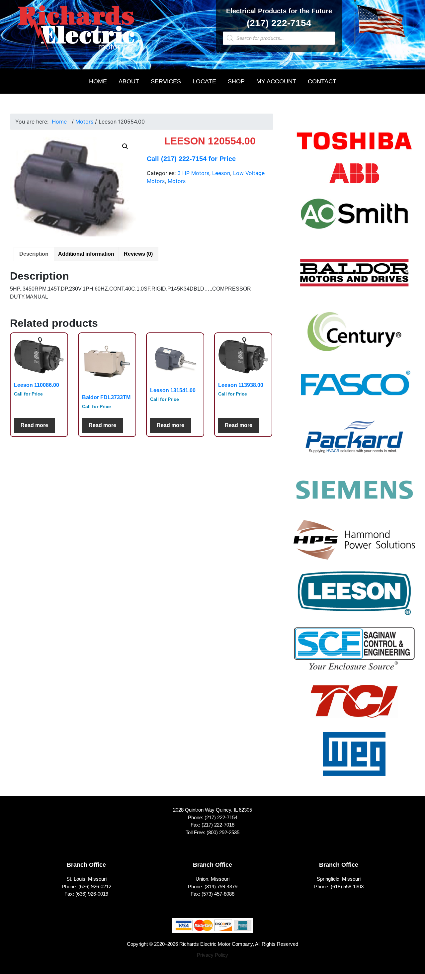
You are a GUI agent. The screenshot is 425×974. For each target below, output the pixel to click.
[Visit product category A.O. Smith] (354, 218)
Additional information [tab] (86, 254)
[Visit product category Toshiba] (354, 145)
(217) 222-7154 (279, 23)
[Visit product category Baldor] (354, 277)
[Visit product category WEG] (354, 758)
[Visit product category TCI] (354, 705)
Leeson (221, 173)
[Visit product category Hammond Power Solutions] (354, 544)
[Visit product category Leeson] (354, 597)
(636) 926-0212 (94, 886)
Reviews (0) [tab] (138, 254)
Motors (84, 121)
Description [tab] (33, 254)
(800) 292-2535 (223, 832)
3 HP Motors (193, 173)
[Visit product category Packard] (354, 441)
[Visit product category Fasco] (354, 388)
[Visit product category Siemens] (354, 494)
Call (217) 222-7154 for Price (191, 158)
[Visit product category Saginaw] (354, 653)
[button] (125, 146)
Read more (34, 425)
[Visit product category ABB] (354, 177)
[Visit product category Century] (354, 336)
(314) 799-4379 (221, 886)
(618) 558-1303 (347, 886)
